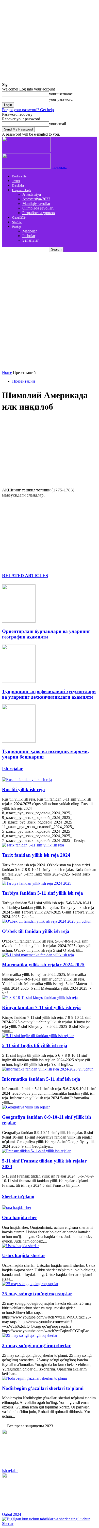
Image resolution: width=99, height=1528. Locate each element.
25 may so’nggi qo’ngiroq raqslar (37, 1293)
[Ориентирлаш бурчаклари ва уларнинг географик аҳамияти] (19, 621)
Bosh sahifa (19, 176)
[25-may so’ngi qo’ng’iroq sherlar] (29, 1335)
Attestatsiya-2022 (36, 199)
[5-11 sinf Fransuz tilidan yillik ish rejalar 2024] (36, 1151)
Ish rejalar (12, 768)
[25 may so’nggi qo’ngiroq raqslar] (30, 1284)
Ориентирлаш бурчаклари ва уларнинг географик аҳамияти (46, 634)
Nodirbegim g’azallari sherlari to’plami (43, 1388)
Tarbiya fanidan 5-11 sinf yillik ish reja (42, 893)
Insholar (28, 235)
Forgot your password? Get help (28, 110)
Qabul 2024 (19, 217)
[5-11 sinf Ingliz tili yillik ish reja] (38, 1036)
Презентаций (23, 381)
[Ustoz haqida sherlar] (20, 1246)
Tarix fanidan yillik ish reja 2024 (36, 855)
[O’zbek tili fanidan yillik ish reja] (46, 921)
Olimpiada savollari (38, 208)
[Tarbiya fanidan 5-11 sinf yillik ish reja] (36, 883)
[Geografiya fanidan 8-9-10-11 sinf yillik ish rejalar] (26, 1107)
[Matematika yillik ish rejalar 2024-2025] (38, 955)
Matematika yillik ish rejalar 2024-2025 (43, 964)
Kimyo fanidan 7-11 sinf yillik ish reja (41, 1007)
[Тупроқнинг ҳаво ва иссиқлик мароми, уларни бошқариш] (19, 741)
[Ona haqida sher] (16, 1207)
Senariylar (30, 240)
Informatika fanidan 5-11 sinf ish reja (41, 1079)
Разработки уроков (38, 213)
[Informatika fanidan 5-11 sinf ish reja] (47, 1069)
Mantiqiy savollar (36, 203)
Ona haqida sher (19, 1217)
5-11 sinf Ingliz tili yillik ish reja (34, 1045)
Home (7, 372)
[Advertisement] (49, 304)
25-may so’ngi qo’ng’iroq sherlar (36, 1345)
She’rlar (17, 222)
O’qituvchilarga (21, 190)
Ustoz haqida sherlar (23, 1255)
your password (61, 99)
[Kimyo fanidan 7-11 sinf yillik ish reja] (40, 997)
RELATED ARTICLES (25, 575)
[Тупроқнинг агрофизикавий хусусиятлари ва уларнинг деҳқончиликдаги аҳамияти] (19, 681)
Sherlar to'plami (18, 1196)
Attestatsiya (31, 194)
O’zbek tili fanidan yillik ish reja (35, 931)
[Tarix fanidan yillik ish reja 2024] (33, 845)
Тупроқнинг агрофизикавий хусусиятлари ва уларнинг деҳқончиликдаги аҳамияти (49, 694)
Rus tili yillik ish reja (23, 789)
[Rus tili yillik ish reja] (27, 779)
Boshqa (16, 227)
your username (61, 94)
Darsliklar (18, 185)
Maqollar (29, 231)
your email (57, 124)
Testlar (16, 181)
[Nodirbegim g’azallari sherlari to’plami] (34, 1378)
